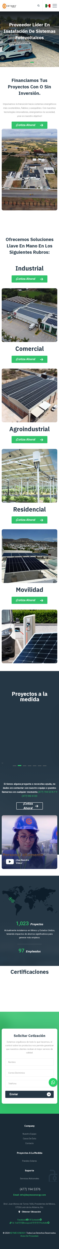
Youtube (41, 1223)
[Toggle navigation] (55, 6)
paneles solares (29, 1161)
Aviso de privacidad (29, 1236)
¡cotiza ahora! (25, 125)
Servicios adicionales (29, 1178)
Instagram (30, 1223)
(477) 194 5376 (30, 1189)
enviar (14, 1094)
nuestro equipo (29, 1134)
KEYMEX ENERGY (17, 1233)
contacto (29, 1143)
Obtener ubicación (31, 1212)
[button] (27, 62)
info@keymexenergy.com (33, 1195)
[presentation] (2, 763)
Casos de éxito (29, 1138)
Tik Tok (16, 1223)
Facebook (24, 1220)
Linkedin (36, 1220)
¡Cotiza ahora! (25, 279)
